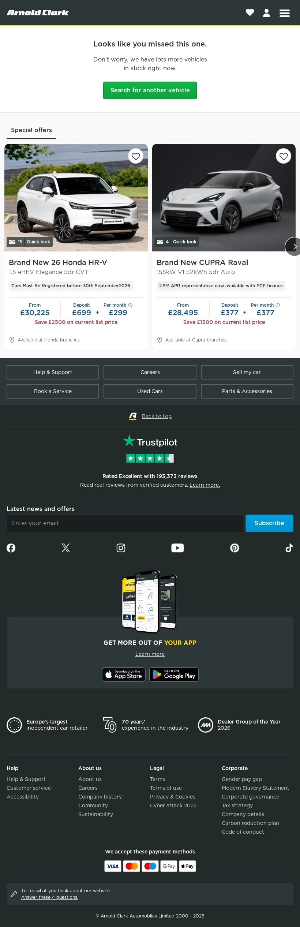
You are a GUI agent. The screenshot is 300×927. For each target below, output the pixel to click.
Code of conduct (243, 832)
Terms (157, 779)
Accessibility (23, 797)
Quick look (34, 241)
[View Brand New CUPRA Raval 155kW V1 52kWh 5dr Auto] (224, 197)
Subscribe (269, 523)
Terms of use (166, 788)
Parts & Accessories (247, 391)
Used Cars (150, 391)
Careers (150, 372)
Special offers (31, 130)
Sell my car (247, 372)
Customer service (29, 788)
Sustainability (95, 814)
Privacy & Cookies (172, 797)
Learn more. (205, 485)
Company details (243, 814)
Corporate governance (250, 797)
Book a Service (53, 391)
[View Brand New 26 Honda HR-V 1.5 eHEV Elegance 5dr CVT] (76, 197)
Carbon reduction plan (250, 823)
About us (90, 779)
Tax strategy (237, 805)
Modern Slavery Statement (255, 788)
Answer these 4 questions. (49, 897)
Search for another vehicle (150, 90)
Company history (100, 797)
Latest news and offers (41, 508)
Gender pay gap (242, 779)
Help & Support (52, 372)
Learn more (150, 654)
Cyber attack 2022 (173, 805)
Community (93, 805)
